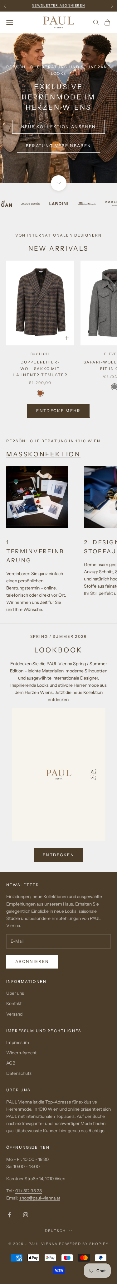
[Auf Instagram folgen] (25, 1215)
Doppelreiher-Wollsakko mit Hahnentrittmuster (40, 368)
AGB (10, 1063)
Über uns (15, 993)
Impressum (17, 1042)
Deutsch (55, 1231)
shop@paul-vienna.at (39, 1198)
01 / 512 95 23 (28, 1191)
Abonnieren (32, 961)
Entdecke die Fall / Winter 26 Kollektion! (58, 9)
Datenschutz (19, 1073)
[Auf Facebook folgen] (9, 1215)
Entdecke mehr (58, 410)
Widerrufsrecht (21, 1053)
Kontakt (14, 1003)
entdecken (58, 854)
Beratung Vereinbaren (58, 145)
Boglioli (40, 354)
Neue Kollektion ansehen (58, 126)
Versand (14, 1014)
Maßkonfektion (43, 454)
